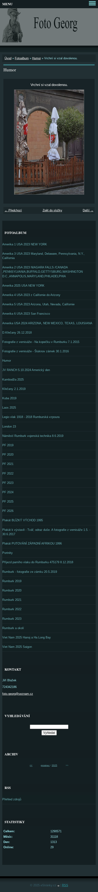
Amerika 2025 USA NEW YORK (23, 285)
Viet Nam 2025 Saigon (17, 646)
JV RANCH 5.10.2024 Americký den (26, 370)
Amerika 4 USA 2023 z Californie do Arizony (31, 295)
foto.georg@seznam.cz (17, 693)
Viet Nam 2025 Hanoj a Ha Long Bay (26, 637)
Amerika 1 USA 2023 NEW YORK (24, 244)
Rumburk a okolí (13, 628)
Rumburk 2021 (11, 600)
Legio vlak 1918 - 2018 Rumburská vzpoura (30, 417)
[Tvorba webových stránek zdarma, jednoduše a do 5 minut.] (58, 886)
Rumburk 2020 (11, 590)
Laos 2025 (9, 407)
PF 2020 (7, 454)
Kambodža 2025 (13, 379)
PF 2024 (7, 492)
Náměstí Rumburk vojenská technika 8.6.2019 (32, 436)
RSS (65, 885)
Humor (36, 58)
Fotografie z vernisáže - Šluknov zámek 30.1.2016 (35, 351)
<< (31, 765)
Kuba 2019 (9, 398)
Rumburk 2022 (11, 609)
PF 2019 (7, 445)
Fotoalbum (22, 58)
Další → (88, 210)
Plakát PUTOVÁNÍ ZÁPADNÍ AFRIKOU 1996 (32, 543)
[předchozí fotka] (11, 142)
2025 (54, 765)
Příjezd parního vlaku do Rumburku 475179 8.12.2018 (37, 562)
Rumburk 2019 (11, 581)
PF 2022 (7, 473)
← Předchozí (13, 210)
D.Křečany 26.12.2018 (17, 332)
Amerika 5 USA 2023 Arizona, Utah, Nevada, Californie (38, 304)
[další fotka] (87, 142)
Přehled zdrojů (11, 799)
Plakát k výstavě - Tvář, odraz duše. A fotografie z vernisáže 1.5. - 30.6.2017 (46, 532)
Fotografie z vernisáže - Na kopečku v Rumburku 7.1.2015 (40, 342)
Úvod (8, 58)
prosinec (45, 765)
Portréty (7, 553)
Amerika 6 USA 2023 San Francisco (26, 313)
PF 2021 (7, 464)
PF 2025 (7, 501)
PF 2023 (7, 483)
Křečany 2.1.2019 (14, 389)
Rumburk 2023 (11, 618)
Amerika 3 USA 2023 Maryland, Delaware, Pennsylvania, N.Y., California (43, 256)
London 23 (9, 426)
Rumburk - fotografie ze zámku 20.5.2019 (29, 571)
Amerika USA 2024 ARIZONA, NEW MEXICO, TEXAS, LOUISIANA (47, 323)
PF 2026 (7, 511)
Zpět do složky (52, 210)
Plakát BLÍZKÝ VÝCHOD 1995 (22, 520)
